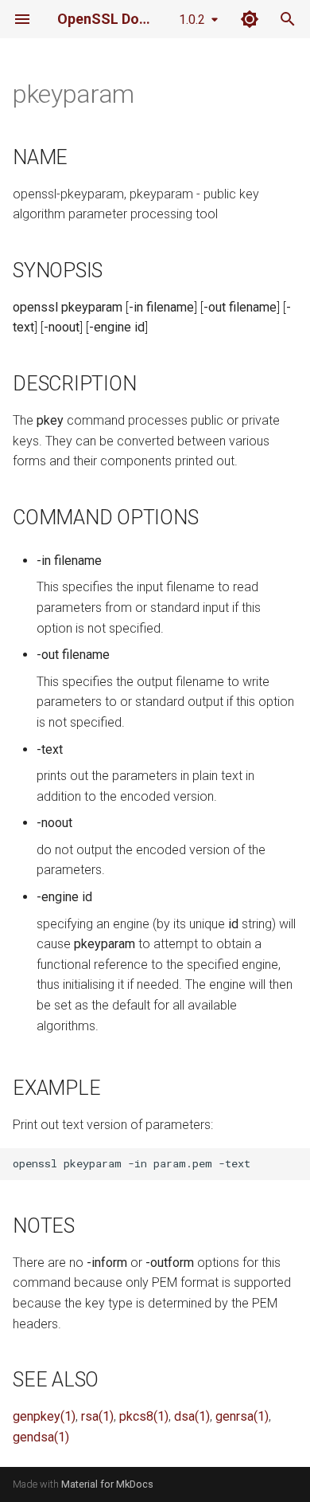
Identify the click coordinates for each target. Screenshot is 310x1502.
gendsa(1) (41, 1437)
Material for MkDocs (107, 1484)
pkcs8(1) (144, 1416)
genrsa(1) (242, 1416)
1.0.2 (192, 19)
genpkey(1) (44, 1416)
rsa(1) (97, 1416)
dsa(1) (192, 1416)
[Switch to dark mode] (249, 19)
